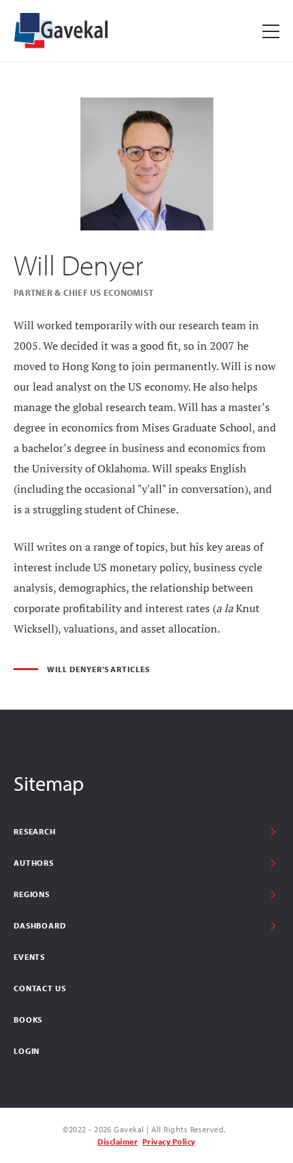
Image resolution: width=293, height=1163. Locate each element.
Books (28, 1019)
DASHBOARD (40, 925)
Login (27, 1051)
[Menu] (270, 30)
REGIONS (32, 894)
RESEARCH (35, 831)
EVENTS (29, 957)
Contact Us (39, 988)
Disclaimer (117, 1141)
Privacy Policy (169, 1141)
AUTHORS (34, 863)
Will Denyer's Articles (98, 669)
